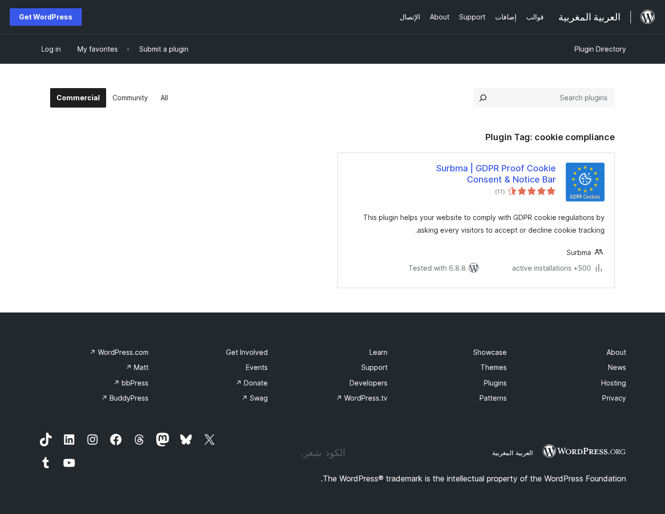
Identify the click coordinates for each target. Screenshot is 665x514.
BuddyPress (124, 398)
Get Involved (247, 352)
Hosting (613, 383)
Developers (369, 383)
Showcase (490, 352)
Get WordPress (46, 17)
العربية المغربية (512, 453)
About (616, 352)
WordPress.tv (362, 398)
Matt (137, 367)
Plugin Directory (600, 49)
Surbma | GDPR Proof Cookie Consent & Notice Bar (496, 173)
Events (257, 367)
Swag (254, 398)
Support (374, 367)
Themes (493, 367)
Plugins (495, 383)
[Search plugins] (483, 98)
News (617, 367)
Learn (378, 352)
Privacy (614, 398)
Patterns (493, 398)
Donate (252, 383)
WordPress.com (119, 352)
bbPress (130, 383)
